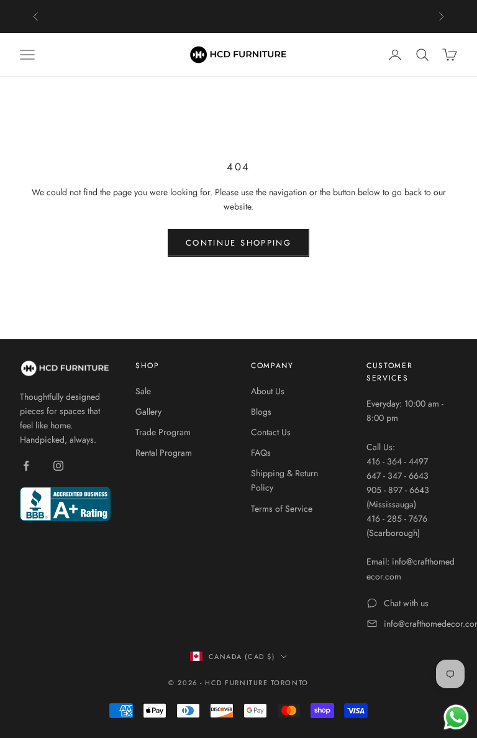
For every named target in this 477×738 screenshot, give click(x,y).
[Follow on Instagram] (58, 465)
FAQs (261, 452)
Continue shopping (238, 243)
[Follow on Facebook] (26, 465)
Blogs (261, 411)
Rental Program (163, 452)
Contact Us (271, 432)
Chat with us (406, 603)
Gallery (148, 411)
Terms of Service (281, 508)
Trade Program (163, 432)
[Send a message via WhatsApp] (456, 717)
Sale (143, 391)
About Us (267, 391)
